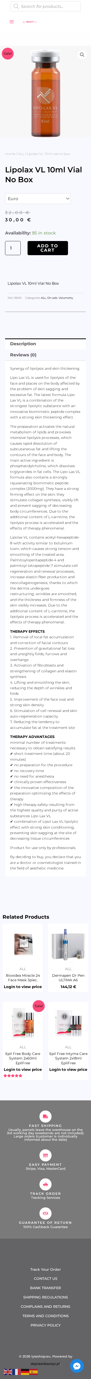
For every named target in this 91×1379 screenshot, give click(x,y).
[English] (8, 1371)
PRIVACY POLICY (46, 1325)
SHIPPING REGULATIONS (45, 1297)
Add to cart (47, 248)
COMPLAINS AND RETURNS (45, 1306)
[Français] (16, 1371)
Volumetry (66, 298)
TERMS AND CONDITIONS (45, 1316)
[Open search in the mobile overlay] (46, 6)
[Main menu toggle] (11, 21)
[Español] (34, 1371)
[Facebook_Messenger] (77, 1366)
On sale (52, 298)
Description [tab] (23, 343)
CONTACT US (45, 1278)
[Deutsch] (25, 1371)
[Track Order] (45, 1184)
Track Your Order (45, 1269)
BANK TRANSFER (45, 1288)
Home (10, 154)
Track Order (45, 1193)
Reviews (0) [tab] (23, 354)
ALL (21, 154)
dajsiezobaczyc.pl (45, 1364)
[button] (82, 54)
